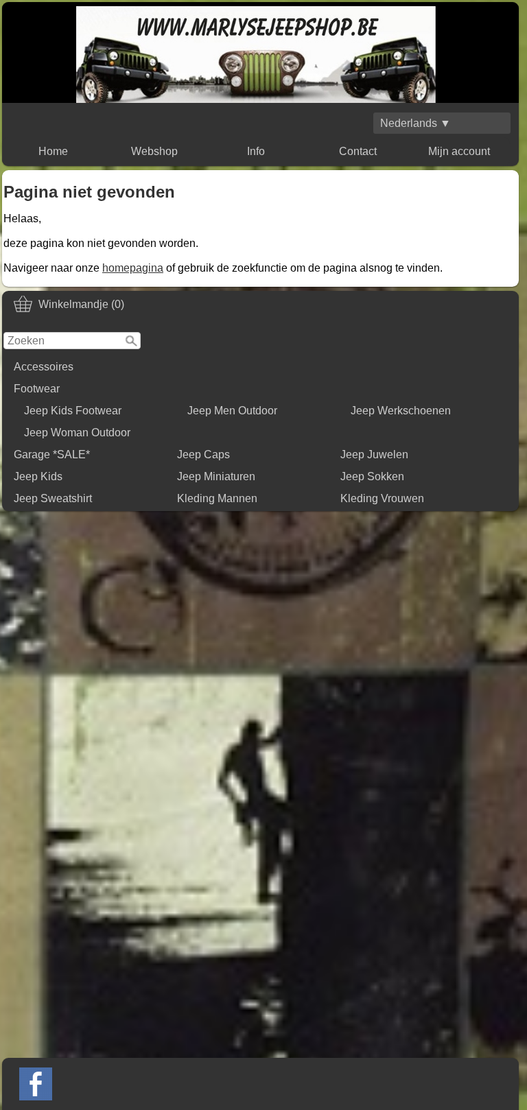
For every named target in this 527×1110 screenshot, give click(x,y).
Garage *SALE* (52, 454)
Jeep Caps (203, 454)
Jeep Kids (38, 476)
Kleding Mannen (217, 498)
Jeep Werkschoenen (401, 410)
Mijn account (459, 151)
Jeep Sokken (372, 476)
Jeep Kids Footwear (72, 410)
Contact (358, 151)
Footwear (37, 388)
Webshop (154, 151)
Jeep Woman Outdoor (77, 432)
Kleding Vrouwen (382, 498)
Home (53, 151)
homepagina (132, 268)
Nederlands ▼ (415, 123)
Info (256, 151)
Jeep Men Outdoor (232, 410)
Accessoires (43, 367)
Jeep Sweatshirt (53, 498)
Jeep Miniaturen (216, 476)
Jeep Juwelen (374, 454)
